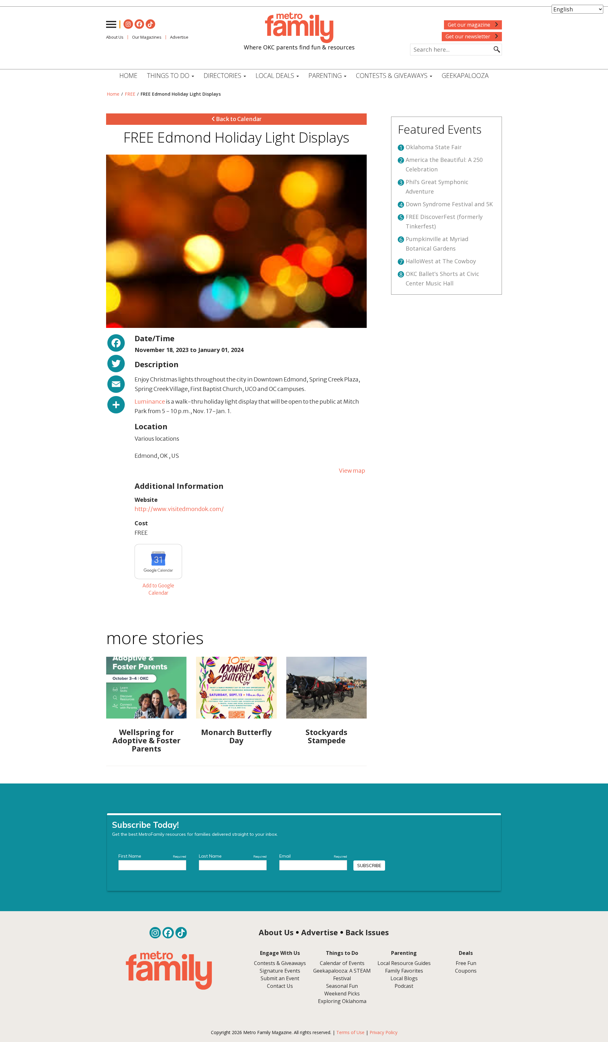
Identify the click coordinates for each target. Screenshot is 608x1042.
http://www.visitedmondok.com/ (179, 509)
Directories (223, 75)
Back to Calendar (238, 119)
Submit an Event (280, 978)
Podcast (404, 985)
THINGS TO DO (169, 75)
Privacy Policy (383, 1032)
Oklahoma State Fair (434, 147)
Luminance (150, 401)
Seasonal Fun (342, 985)
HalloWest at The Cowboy (441, 261)
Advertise (179, 37)
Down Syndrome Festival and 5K (449, 204)
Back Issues (367, 932)
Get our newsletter (468, 36)
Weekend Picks (342, 993)
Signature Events (280, 970)
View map (352, 470)
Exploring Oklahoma (342, 1001)
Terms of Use (350, 1032)
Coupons (466, 970)
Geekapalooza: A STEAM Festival (342, 974)
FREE (130, 94)
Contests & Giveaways (392, 75)
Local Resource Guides (404, 963)
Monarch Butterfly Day (236, 736)
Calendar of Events (342, 963)
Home (128, 75)
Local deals (276, 75)
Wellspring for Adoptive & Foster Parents (146, 740)
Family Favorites (404, 970)
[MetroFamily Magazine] (299, 27)
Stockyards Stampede (326, 736)
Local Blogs (404, 978)
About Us (115, 37)
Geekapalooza (465, 75)
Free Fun (466, 963)
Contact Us (280, 985)
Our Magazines (147, 37)
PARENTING (325, 75)
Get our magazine (469, 24)
